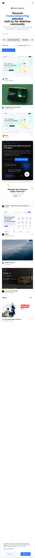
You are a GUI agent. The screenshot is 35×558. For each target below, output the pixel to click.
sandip (6, 207)
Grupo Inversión (9, 262)
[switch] (15, 45)
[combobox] (7, 45)
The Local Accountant (11, 291)
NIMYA (6, 234)
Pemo (6, 78)
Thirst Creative (9, 321)
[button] (9, 159)
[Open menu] (32, 2)
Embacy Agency (9, 80)
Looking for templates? (22, 29)
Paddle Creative (9, 109)
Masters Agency (9, 292)
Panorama (7, 264)
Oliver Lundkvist (9, 236)
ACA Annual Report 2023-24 (13, 319)
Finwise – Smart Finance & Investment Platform (17, 205)
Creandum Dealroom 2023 (13, 107)
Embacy (7, 137)
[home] (3, 3)
